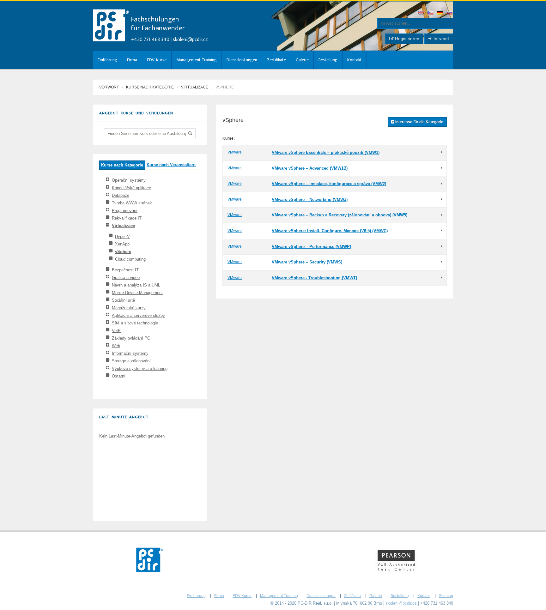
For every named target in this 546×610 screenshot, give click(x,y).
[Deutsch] (440, 13)
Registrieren (406, 38)
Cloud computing (130, 259)
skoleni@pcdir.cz (190, 39)
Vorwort (109, 87)
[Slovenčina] (450, 13)
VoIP (116, 330)
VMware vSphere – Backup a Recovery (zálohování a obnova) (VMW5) (339, 215)
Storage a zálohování (131, 361)
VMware (235, 152)
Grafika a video (126, 277)
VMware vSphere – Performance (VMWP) (311, 246)
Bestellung (327, 59)
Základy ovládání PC (131, 338)
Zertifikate (276, 59)
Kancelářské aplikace (131, 187)
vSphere (123, 251)
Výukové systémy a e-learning (139, 368)
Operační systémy (129, 180)
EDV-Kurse (157, 59)
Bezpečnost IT (125, 270)
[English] (421, 13)
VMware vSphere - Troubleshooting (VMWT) (314, 277)
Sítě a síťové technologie (135, 323)
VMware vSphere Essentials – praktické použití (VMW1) (325, 152)
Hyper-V (122, 236)
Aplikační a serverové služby (138, 315)
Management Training (196, 59)
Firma (132, 59)
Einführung (107, 59)
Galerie (302, 59)
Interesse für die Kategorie (418, 122)
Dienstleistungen (242, 59)
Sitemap (446, 596)
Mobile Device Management (137, 292)
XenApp (122, 244)
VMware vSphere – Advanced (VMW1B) (310, 168)
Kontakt (354, 59)
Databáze (120, 195)
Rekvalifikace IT (127, 218)
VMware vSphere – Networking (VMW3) (310, 199)
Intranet (440, 38)
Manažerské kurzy (129, 307)
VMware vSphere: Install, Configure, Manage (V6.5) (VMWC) (330, 230)
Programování (124, 210)
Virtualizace (194, 87)
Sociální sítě (123, 300)
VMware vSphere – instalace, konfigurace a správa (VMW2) (329, 183)
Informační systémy (130, 353)
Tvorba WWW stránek (132, 203)
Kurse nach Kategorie (150, 87)
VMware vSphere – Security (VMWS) (307, 262)
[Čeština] (431, 13)
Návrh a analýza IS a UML (136, 285)
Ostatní (118, 376)
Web (116, 345)
